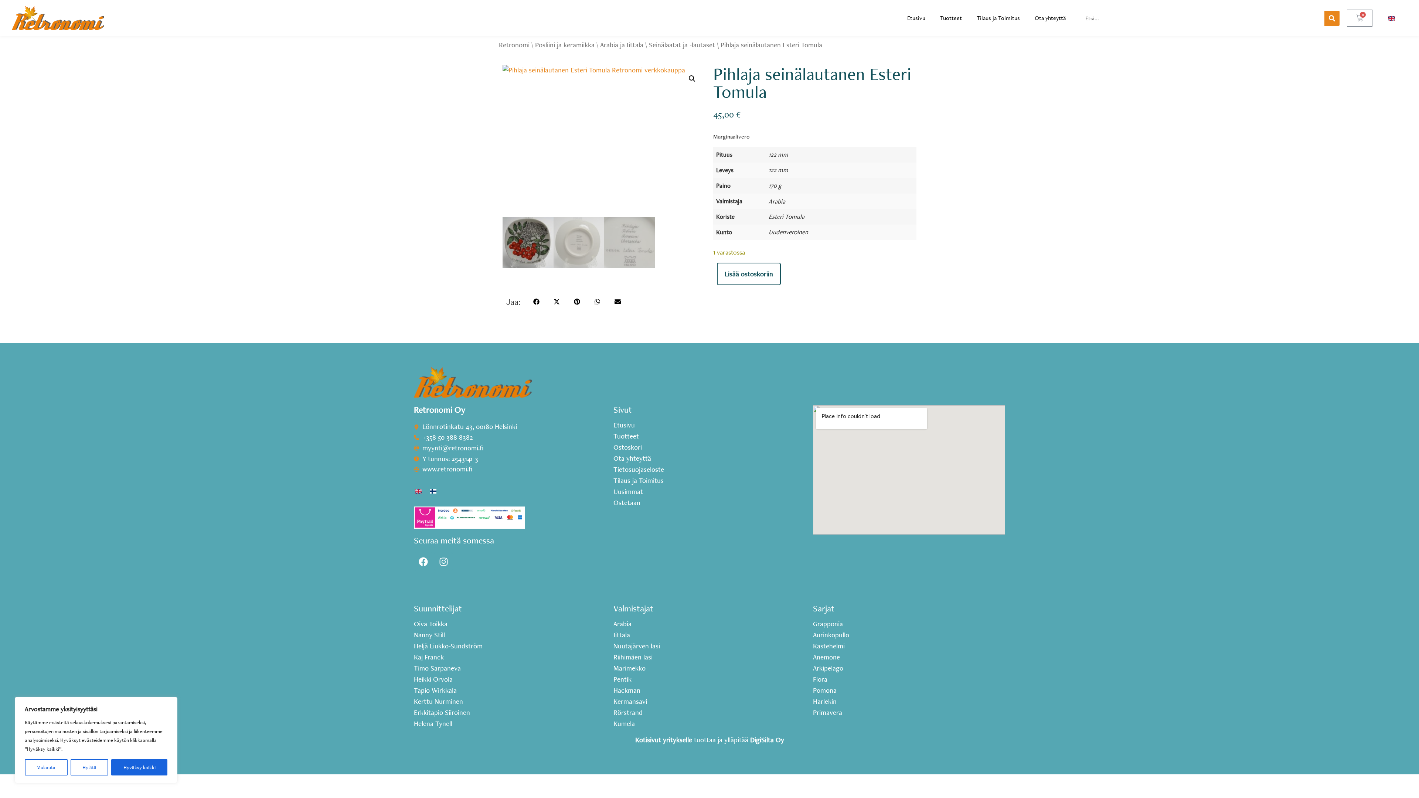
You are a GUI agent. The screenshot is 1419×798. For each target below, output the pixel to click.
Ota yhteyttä (1050, 18)
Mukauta (46, 767)
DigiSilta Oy (767, 739)
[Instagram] (443, 561)
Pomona (825, 690)
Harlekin (825, 701)
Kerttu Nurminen (438, 701)
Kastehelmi (829, 646)
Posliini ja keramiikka (565, 45)
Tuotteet (951, 18)
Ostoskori (627, 447)
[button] (692, 78)
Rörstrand (628, 712)
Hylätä (89, 767)
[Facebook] (423, 561)
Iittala (621, 635)
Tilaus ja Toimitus (998, 18)
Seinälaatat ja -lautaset (682, 45)
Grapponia (828, 624)
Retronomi (514, 45)
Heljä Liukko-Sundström (448, 646)
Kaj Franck (429, 657)
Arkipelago (828, 668)
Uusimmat (628, 491)
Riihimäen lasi (633, 657)
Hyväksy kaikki (139, 767)
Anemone (826, 657)
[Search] (1332, 18)
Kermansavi (630, 701)
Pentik (622, 679)
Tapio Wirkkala (435, 690)
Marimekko (629, 668)
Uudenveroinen (788, 232)
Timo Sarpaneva (437, 668)
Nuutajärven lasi (636, 646)
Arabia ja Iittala (621, 45)
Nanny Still (429, 635)
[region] (96, 740)
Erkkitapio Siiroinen (442, 712)
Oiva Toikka (431, 624)
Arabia (777, 201)
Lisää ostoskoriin (749, 274)
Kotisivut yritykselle (663, 739)
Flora (820, 679)
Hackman (626, 690)
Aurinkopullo (831, 635)
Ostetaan (626, 503)
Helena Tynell (433, 723)
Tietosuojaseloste (638, 469)
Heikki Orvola (433, 679)
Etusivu (916, 18)
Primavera (827, 712)
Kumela (624, 723)
